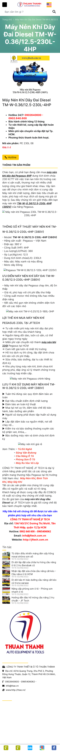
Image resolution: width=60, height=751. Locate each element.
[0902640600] (18, 747)
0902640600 (12, 681)
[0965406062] (6, 747)
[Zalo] (30, 747)
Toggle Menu (4, 4)
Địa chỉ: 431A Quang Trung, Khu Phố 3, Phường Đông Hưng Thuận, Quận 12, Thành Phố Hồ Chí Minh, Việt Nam (29, 674)
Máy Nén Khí (27, 478)
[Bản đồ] (42, 747)
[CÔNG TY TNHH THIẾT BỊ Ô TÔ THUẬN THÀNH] (30, 4)
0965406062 (28, 681)
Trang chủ (7, 19)
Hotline (11, 157)
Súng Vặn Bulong (26, 452)
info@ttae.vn (12, 685)
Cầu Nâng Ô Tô (25, 456)
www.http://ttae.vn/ (16, 690)
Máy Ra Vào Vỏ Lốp (27, 463)
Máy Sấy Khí (15, 481)
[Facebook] (54, 747)
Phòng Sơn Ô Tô (25, 459)
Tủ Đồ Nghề (25, 449)
